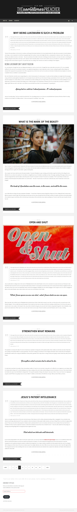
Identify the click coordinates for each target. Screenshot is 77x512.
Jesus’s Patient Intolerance (38, 397)
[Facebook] (69, 20)
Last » (47, 467)
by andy (14, 108)
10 (32, 467)
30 (39, 467)
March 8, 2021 (8, 108)
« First (5, 467)
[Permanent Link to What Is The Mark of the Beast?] (38, 163)
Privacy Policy (22, 510)
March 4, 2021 (8, 209)
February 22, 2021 (9, 384)
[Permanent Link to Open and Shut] (38, 263)
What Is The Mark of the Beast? (38, 122)
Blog (38, 30)
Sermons (10, 20)
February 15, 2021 (9, 459)
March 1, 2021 (8, 318)
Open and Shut (38, 222)
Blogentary (16, 20)
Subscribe (6, 496)
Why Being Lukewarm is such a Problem (38, 33)
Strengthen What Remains (38, 331)
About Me (5, 20)
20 (36, 467)
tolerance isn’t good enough (49, 439)
